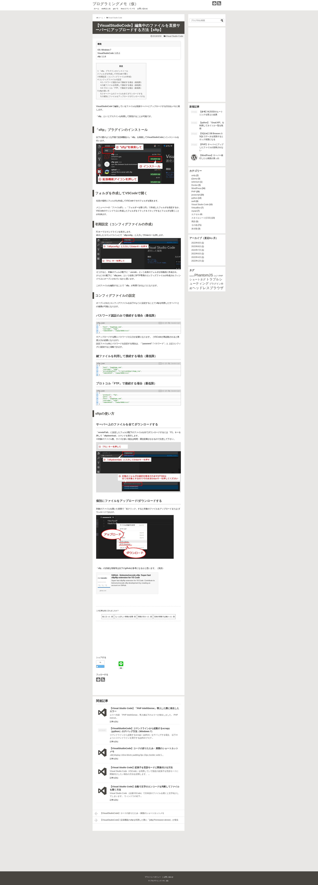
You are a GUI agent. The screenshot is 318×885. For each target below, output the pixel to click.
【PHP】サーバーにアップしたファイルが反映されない (211, 147)
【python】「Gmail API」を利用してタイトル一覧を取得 (211, 125)
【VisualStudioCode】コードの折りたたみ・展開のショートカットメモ (132, 813)
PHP (193, 192)
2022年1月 (196, 261)
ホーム (96, 9)
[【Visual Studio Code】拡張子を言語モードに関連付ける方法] (102, 774)
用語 (193, 221)
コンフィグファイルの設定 (109, 79)
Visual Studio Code (174, 36)
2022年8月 (196, 246)
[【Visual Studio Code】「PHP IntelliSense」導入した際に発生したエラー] (102, 714)
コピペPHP (218, 276)
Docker (194, 185)
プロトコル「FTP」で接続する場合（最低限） (121, 88)
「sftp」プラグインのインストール (113, 71)
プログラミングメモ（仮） (115, 4)
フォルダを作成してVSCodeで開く (113, 74)
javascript (195, 195)
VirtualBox (196, 208)
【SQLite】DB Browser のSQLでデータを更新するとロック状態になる (211, 136)
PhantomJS (203, 275)
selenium (195, 182)
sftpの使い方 (103, 91)
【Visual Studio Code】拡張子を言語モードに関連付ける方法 (141, 767)
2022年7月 (196, 250)
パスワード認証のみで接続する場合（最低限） (121, 82)
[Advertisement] (138, 641)
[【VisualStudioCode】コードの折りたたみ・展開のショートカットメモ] (102, 754)
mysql (194, 211)
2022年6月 (196, 254)
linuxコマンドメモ (128, 9)
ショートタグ (197, 279)
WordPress (196, 188)
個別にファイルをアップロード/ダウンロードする (122, 96)
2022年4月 (196, 257)
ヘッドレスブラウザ (208, 288)
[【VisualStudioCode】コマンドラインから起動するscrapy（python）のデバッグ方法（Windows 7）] (102, 735)
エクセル (195, 214)
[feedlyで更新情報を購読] (214, 3)
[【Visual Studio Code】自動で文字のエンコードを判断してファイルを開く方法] (102, 793)
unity (193, 175)
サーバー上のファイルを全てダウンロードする (121, 94)
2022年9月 (196, 243)
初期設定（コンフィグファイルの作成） (115, 77)
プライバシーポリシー (153, 877)
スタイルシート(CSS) (201, 218)
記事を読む (114, 722)
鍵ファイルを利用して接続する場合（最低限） (121, 85)
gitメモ (115, 9)
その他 (194, 225)
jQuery (194, 179)
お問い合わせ (142, 9)
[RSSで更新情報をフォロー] (219, 3)
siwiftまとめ (106, 9)
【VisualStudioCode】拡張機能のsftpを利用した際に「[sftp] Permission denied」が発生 (139, 820)
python (194, 198)
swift (193, 201)
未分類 (194, 229)
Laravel (191, 276)
